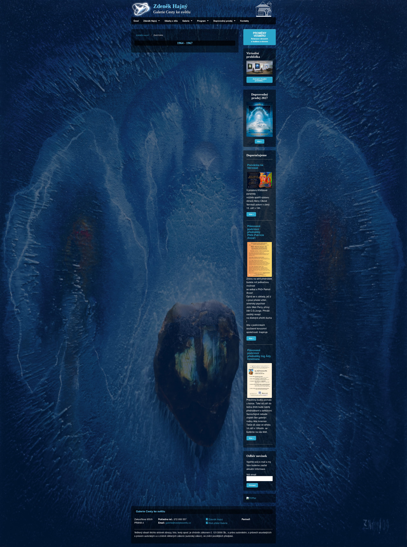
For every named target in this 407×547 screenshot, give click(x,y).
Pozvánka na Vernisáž (255, 166)
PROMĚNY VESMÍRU (259, 37)
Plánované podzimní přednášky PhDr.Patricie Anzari (255, 232)
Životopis (158, 35)
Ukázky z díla (171, 20)
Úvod (136, 20)
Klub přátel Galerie (218, 523)
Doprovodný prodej (222, 20)
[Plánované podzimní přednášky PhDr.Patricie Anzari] (259, 242)
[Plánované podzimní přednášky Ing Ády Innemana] (259, 363)
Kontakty (244, 20)
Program (201, 20)
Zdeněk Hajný (150, 20)
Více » (259, 141)
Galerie (185, 20)
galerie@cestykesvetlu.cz (178, 522)
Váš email (251, 474)
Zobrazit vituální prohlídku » (259, 80)
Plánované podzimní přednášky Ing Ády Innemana (259, 355)
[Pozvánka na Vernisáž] (259, 172)
